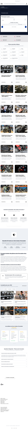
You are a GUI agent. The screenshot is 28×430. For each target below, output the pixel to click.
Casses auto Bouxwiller (4, 407)
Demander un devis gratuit (10, 377)
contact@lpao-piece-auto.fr (4, 390)
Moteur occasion (11, 1)
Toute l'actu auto (24, 285)
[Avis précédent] (0, 337)
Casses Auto (6, 1)
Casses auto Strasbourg (4, 408)
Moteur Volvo (11, 10)
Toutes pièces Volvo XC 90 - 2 (5, 10)
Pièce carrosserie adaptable (4, 410)
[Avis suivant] (27, 337)
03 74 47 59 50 (23, 1)
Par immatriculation (8, 24)
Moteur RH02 (2, 402)
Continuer (13, 29)
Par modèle (20, 24)
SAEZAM (21, 425)
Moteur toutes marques (16, 10)
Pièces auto (1, 1)
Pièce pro (8, 1)
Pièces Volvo (21, 10)
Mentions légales (3, 417)
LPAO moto (2, 411)
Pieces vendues (4, 1)
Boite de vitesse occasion (14, 1)
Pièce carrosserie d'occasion (4, 403)
